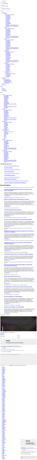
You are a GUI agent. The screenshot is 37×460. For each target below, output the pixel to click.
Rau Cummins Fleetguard (10, 14)
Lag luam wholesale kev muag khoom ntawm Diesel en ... (15, 182)
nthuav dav (8, 195)
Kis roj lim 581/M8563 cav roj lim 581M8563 (13, 296)
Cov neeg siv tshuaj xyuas (8, 82)
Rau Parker (8, 65)
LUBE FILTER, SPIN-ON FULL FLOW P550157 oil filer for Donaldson (18, 254)
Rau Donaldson (8, 23)
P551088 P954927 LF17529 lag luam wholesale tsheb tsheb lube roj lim (18, 286)
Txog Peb (3, 78)
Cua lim (5, 13)
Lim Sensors (8, 74)
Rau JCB (7, 68)
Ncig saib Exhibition (7, 81)
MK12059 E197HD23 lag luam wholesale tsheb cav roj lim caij (16, 199)
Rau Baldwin (8, 69)
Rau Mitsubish (8, 18)
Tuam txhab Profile (7, 79)
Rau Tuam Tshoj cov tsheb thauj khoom (12, 37)
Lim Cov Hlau (8, 75)
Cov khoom (4, 88)
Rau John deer (8, 22)
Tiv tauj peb (4, 84)
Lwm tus (7, 26)
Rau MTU (7, 24)
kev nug (5, 195)
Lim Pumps (8, 76)
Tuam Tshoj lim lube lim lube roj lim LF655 (13, 209)
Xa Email (1, 334)
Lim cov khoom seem (7, 71)
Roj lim (5, 27)
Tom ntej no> (4, 314)
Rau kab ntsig (8, 16)
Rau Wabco (8, 67)
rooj (4, 137)
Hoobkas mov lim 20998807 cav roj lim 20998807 (14, 307)
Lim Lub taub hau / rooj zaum (10, 73)
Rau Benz (7, 20)
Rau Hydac (8, 59)
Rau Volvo (7, 32)
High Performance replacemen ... (10, 178)
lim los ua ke (6, 63)
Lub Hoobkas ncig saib (7, 80)
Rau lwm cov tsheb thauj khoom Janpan (12, 36)
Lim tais (7, 72)
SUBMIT (1, 321)
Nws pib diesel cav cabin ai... (10, 175)
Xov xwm (3, 77)
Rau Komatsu (8, 17)
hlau (5, 138)
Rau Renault (6, 107)
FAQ (3, 83)
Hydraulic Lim (4, 150)
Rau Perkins (8, 15)
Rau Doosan (8, 19)
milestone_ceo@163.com (6, 8)
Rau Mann (7, 21)
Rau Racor (7, 49)
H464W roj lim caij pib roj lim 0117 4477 (12, 276)
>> (6, 314)
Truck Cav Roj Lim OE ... (9, 171)
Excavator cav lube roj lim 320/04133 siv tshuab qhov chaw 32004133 (18, 219)
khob (5, 135)
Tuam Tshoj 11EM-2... (8, 167)
